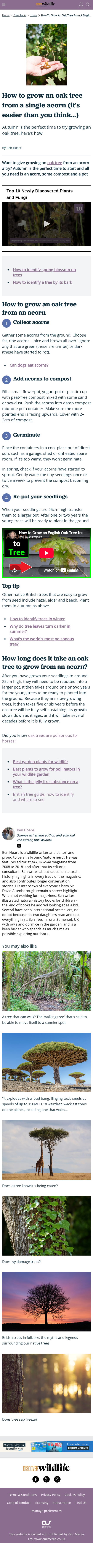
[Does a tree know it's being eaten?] (46, 1149)
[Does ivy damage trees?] (46, 1226)
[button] (46, 224)
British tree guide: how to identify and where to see (43, 797)
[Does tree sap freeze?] (46, 1383)
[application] (46, 218)
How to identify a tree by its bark (42, 282)
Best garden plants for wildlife (40, 761)
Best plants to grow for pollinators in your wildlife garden (46, 771)
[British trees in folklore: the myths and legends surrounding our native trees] (46, 1301)
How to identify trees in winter (37, 618)
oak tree (54, 162)
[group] (19, 237)
